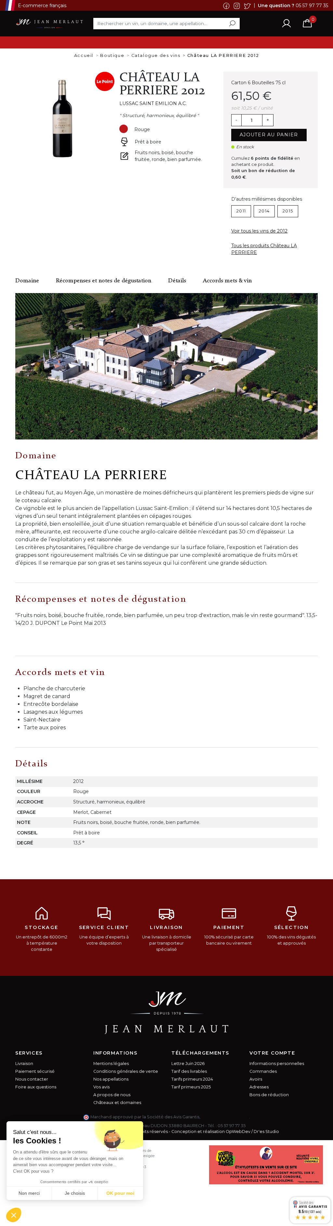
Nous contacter (31, 1079)
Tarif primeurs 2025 (191, 1087)
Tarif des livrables (189, 1071)
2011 (241, 211)
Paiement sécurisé (35, 1071)
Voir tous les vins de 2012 (259, 231)
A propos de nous (111, 1094)
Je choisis (75, 1193)
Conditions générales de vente (125, 1071)
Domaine (27, 281)
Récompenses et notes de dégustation (103, 281)
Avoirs (255, 1079)
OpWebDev (238, 1131)
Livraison (24, 1063)
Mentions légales (111, 1063)
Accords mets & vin (227, 281)
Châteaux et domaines (117, 1102)
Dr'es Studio (266, 1131)
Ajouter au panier (269, 135)
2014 (264, 211)
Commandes (263, 1071)
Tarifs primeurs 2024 (192, 1079)
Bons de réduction (269, 1094)
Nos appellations (110, 1079)
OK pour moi (120, 1193)
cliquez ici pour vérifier (225, 1116)
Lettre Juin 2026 (188, 1063)
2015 (288, 211)
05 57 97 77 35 (312, 5)
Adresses (259, 1087)
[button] (13, 1215)
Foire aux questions (35, 1087)
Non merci (29, 1193)
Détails (177, 281)
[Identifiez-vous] (286, 23)
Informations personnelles (276, 1063)
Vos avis (101, 1087)
